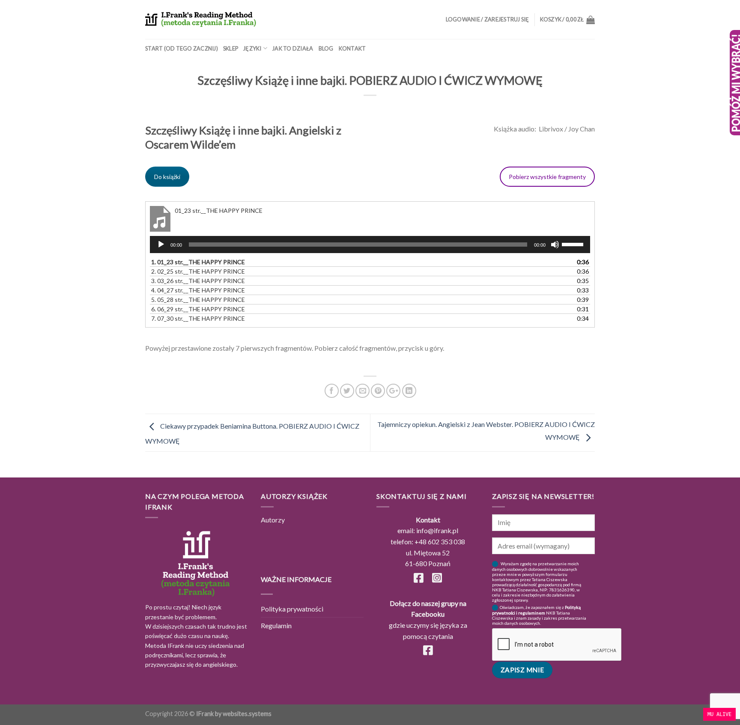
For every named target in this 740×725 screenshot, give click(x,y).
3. (198, 280)
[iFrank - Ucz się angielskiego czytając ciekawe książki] (201, 19)
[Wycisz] (555, 244)
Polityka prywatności (292, 609)
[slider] (574, 243)
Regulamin (276, 625)
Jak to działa (292, 48)
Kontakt (352, 48)
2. (198, 271)
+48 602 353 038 (440, 541)
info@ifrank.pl (437, 530)
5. (198, 299)
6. (198, 309)
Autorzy (273, 520)
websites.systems (247, 713)
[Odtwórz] (161, 244)
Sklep (230, 48)
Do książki (167, 176)
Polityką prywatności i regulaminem (536, 610)
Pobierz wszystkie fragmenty (547, 176)
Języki (252, 48)
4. (198, 290)
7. (198, 318)
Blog (326, 48)
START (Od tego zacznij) (181, 48)
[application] (370, 244)
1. (198, 262)
